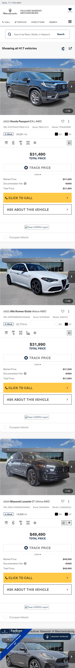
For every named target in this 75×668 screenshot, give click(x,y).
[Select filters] (63, 48)
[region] (37, 183)
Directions (38, 22)
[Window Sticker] (69, 522)
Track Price (40, 167)
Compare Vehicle (18, 237)
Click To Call (21, 197)
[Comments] (69, 142)
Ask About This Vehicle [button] (28, 209)
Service (22, 22)
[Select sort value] (69, 48)
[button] (71, 87)
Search (61, 34)
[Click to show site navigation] (70, 21)
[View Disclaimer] (35, 142)
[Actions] (69, 121)
